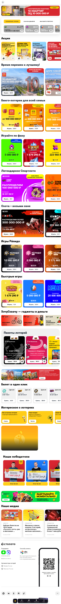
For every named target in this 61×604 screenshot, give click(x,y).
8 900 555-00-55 (5, 556)
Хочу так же (14, 484)
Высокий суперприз (46, 21)
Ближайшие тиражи (12, 21)
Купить (12, 361)
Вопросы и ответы (6, 558)
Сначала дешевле (29, 21)
